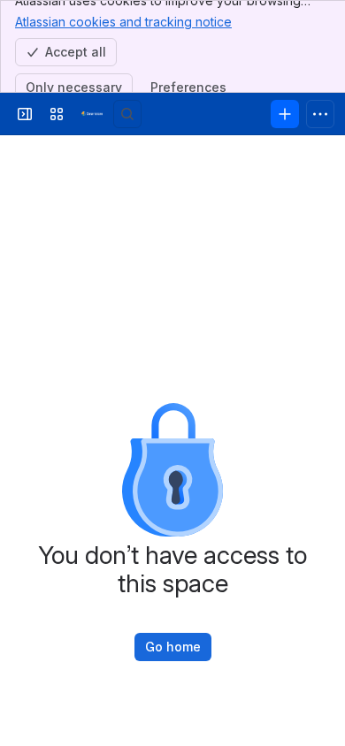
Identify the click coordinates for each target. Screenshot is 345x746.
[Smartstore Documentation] (92, 114)
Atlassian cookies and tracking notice (123, 21)
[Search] (127, 114)
